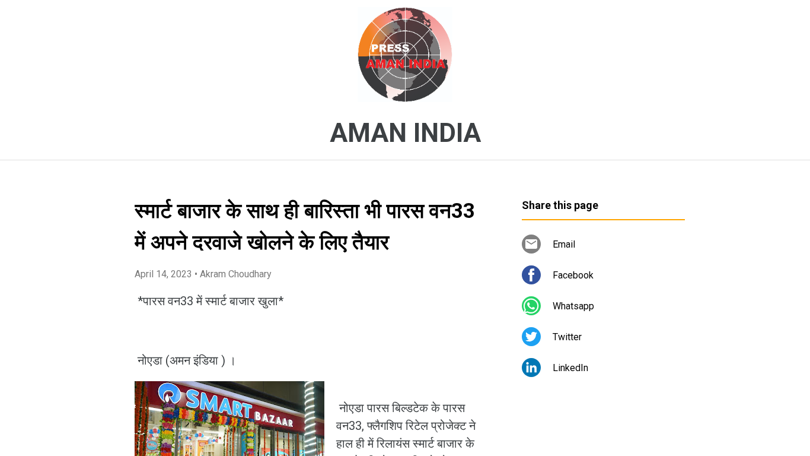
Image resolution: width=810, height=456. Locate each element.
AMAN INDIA (405, 133)
